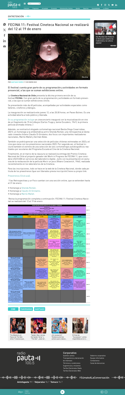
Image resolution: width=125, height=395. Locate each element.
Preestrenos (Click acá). (19, 175)
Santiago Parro (17, 82)
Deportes (86, 8)
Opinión (78, 8)
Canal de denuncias (97, 363)
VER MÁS (113, 45)
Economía (54, 8)
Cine (13, 309)
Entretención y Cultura (66, 8)
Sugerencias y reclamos (72, 366)
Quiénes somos (68, 356)
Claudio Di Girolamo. (31, 191)
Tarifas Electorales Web (72, 371)
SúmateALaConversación (94, 377)
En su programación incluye (21, 119)
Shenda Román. (28, 188)
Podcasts (26, 8)
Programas (35, 8)
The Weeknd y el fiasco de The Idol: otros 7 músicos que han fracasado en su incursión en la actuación (17, 337)
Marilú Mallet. (28, 194)
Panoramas (26, 309)
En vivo (27, 391)
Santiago (39, 309)
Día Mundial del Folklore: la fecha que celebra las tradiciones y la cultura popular (105, 40)
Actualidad (45, 8)
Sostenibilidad (96, 8)
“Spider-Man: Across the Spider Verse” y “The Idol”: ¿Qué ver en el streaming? (38, 337)
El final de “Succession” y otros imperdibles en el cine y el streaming (80, 337)
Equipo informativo (97, 358)
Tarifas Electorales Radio (72, 368)
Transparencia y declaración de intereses (73, 359)
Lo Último (106, 8)
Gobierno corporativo (98, 356)
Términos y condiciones (71, 363)
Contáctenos (94, 361)
